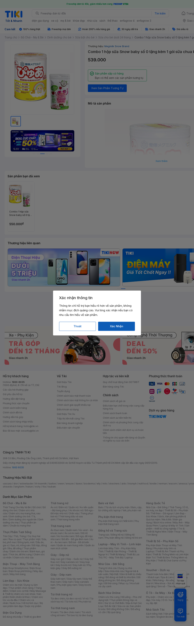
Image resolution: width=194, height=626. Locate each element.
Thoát (77, 326)
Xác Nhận (116, 326)
